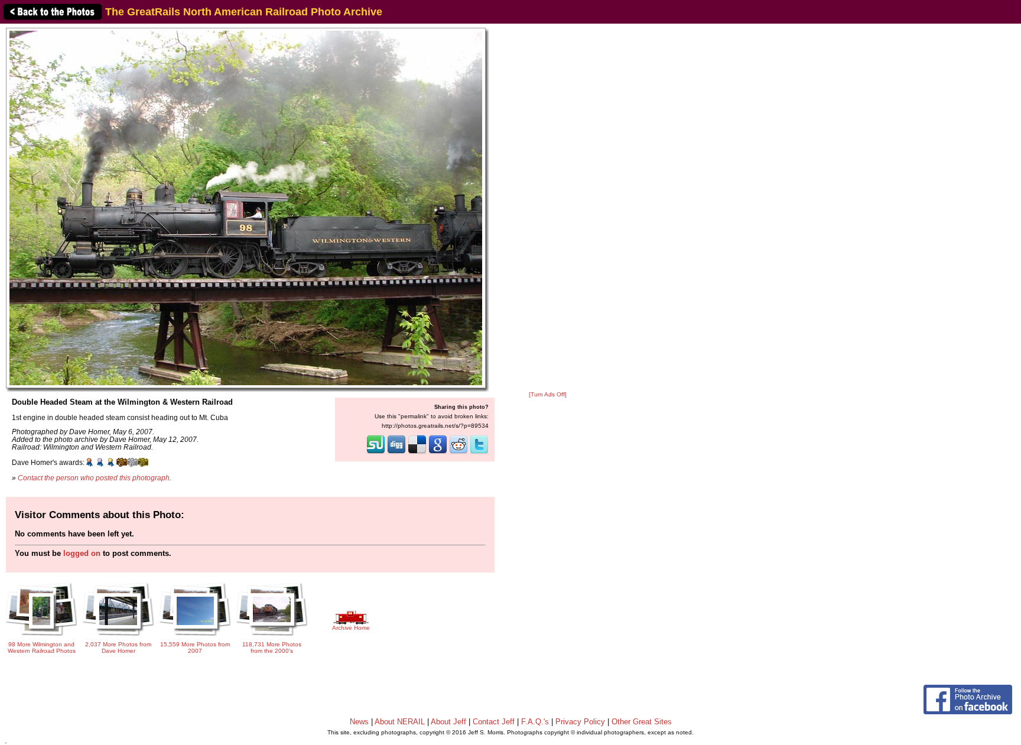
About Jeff (448, 721)
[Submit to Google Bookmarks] (437, 453)
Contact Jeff (494, 721)
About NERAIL (400, 721)
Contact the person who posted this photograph (94, 478)
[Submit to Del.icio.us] (417, 453)
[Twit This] (479, 453)
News (359, 721)
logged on (81, 553)
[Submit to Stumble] (375, 453)
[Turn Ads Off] (548, 394)
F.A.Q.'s (535, 721)
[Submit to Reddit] (458, 453)
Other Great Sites (642, 721)
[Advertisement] (547, 208)
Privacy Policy (580, 721)
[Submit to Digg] (396, 453)
